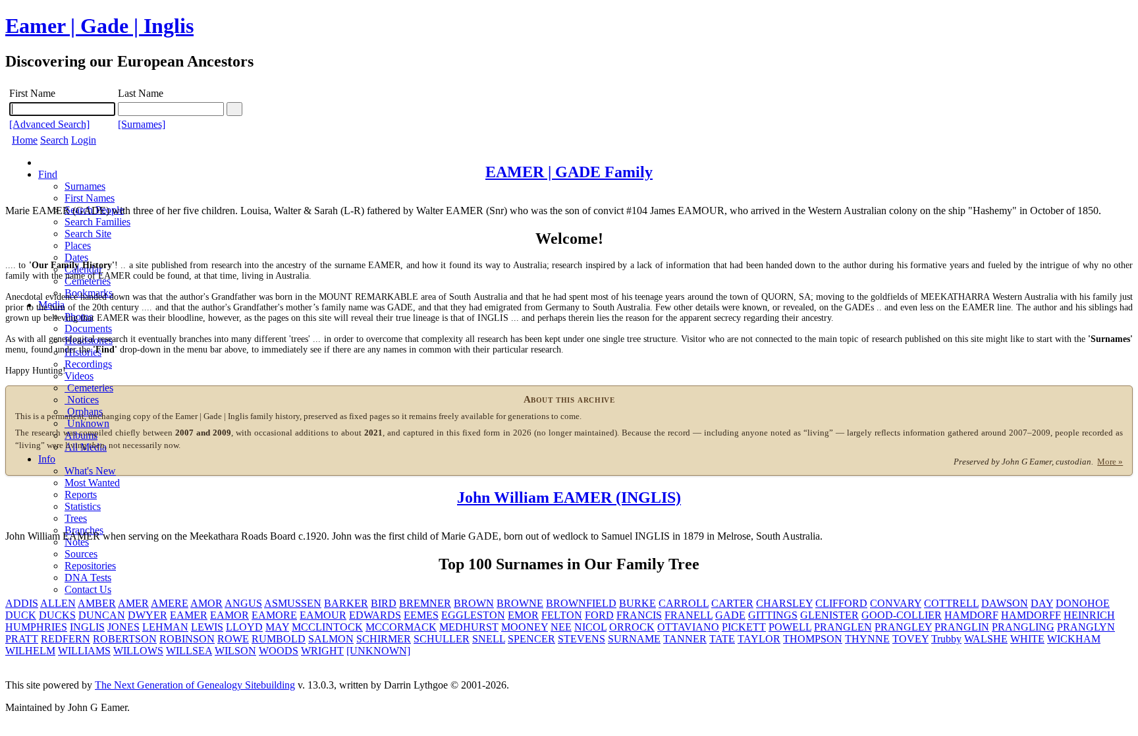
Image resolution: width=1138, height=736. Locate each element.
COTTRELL (951, 603)
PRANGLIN (962, 627)
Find (47, 174)
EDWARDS (375, 615)
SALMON (331, 638)
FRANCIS (639, 615)
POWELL (790, 627)
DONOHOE (1083, 603)
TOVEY (910, 638)
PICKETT (744, 627)
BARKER (346, 603)
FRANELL (688, 615)
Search (54, 140)
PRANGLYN (1086, 627)
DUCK (20, 615)
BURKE (637, 603)
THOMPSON (812, 638)
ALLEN (58, 603)
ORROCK (632, 627)
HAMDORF (971, 615)
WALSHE (986, 638)
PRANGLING (1023, 627)
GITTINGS (773, 615)
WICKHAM (1073, 638)
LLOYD (244, 627)
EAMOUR (323, 615)
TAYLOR (759, 638)
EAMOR (229, 615)
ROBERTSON (125, 638)
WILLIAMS (84, 650)
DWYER (147, 615)
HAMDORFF (1031, 615)
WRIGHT (322, 650)
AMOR (206, 603)
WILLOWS (138, 650)
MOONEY (524, 627)
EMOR (523, 615)
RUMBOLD (279, 638)
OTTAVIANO (688, 627)
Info (46, 459)
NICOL (590, 627)
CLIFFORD (841, 603)
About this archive (569, 399)
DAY (1042, 603)
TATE (722, 638)
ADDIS (21, 603)
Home (25, 140)
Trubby (946, 638)
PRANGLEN (843, 627)
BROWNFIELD (581, 603)
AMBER (97, 603)
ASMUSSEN (292, 603)
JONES (123, 627)
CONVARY (895, 603)
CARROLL (684, 603)
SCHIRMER (383, 638)
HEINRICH (1089, 615)
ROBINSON (187, 638)
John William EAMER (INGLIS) (569, 497)
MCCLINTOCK (327, 627)
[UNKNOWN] (378, 650)
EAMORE (274, 615)
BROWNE (520, 603)
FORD (599, 615)
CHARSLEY (784, 603)
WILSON (235, 650)
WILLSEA (189, 650)
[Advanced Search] (49, 124)
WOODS (278, 650)
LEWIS (207, 627)
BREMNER (425, 603)
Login (83, 140)
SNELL (488, 638)
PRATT (21, 638)
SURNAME (634, 638)
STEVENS (581, 638)
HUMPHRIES (36, 627)
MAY (277, 627)
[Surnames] (141, 124)
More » (1110, 462)
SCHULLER (442, 638)
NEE (561, 627)
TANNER (685, 638)
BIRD (383, 603)
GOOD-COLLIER (901, 615)
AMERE (169, 603)
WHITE (1027, 638)
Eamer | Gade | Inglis (99, 26)
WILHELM (30, 650)
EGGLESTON (473, 615)
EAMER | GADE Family (569, 172)
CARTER (732, 603)
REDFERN (65, 638)
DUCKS (57, 615)
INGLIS (87, 627)
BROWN (474, 603)
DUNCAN (101, 615)
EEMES (421, 615)
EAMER (188, 615)
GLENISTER (829, 615)
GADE (730, 615)
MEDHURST (469, 627)
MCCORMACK (401, 627)
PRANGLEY (903, 627)
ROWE (233, 638)
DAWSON (1004, 603)
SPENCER (531, 638)
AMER (133, 603)
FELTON (561, 615)
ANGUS (243, 603)
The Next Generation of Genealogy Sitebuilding (195, 685)
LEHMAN (165, 627)
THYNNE (867, 638)
